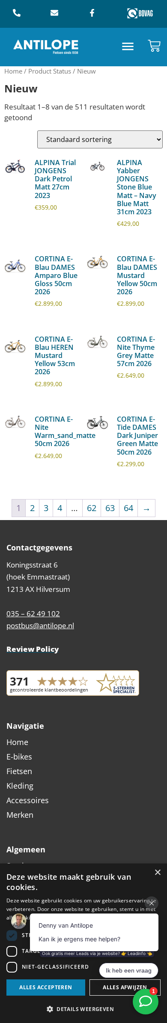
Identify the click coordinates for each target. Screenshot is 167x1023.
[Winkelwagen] (154, 45)
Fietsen (19, 771)
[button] (128, 47)
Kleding (19, 786)
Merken (19, 815)
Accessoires (27, 800)
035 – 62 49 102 (33, 613)
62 (91, 508)
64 (128, 508)
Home (13, 71)
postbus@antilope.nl (40, 625)
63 (110, 508)
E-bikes (19, 756)
